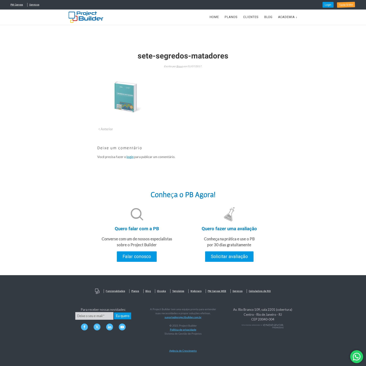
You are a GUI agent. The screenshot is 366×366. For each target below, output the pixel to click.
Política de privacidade (183, 329)
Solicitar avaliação (229, 256)
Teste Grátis (346, 4)
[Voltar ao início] (86, 17)
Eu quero (122, 316)
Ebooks (161, 291)
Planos (231, 17)
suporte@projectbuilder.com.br (183, 317)
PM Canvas (16, 4)
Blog (268, 17)
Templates (178, 291)
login (130, 157)
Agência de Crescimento (183, 350)
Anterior (107, 129)
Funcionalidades (115, 291)
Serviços (34, 4)
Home (214, 17)
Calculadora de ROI (260, 291)
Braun (179, 66)
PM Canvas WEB (217, 291)
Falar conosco (137, 256)
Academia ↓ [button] (287, 17)
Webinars (195, 291)
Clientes (250, 17)
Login (328, 4)
